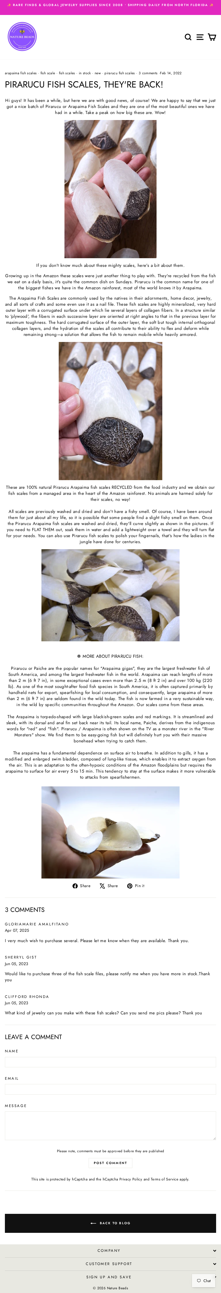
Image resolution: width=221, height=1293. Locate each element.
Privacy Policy (130, 1179)
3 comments (148, 73)
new (98, 73)
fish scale (48, 73)
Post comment (110, 1163)
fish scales (67, 73)
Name (11, 1051)
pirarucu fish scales (119, 73)
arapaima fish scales (21, 73)
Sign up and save (109, 1277)
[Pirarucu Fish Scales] (110, 189)
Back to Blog (114, 1223)
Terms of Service (164, 1179)
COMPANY (109, 1250)
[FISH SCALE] (110, 832)
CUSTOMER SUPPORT (109, 1264)
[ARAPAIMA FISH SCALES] (110, 595)
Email (12, 1078)
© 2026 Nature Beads (110, 1288)
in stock (85, 73)
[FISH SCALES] (110, 411)
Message (16, 1105)
